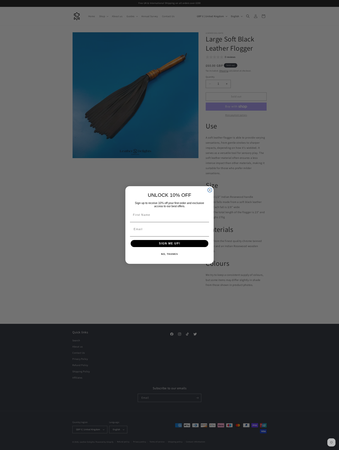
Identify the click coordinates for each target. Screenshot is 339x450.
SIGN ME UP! (169, 243)
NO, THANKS (169, 254)
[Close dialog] (210, 190)
